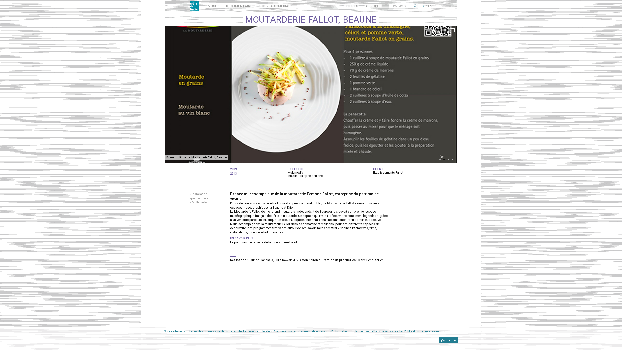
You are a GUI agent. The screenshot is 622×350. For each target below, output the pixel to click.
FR (422, 6)
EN (430, 6)
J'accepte (448, 340)
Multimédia (199, 202)
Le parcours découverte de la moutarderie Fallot (263, 242)
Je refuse (447, 331)
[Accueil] (194, 6)
